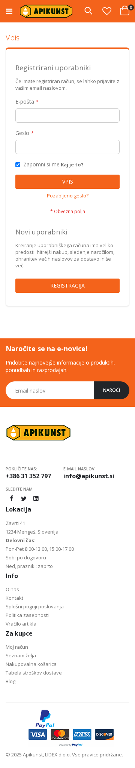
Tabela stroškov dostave (34, 672)
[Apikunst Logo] (46, 11)
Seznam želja (21, 655)
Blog (10, 681)
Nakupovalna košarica (31, 664)
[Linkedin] (36, 498)
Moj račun (17, 646)
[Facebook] (11, 498)
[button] (106, 10)
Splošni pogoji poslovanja (35, 606)
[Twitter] (23, 498)
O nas (12, 589)
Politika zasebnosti (27, 615)
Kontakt (14, 598)
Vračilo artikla (21, 623)
